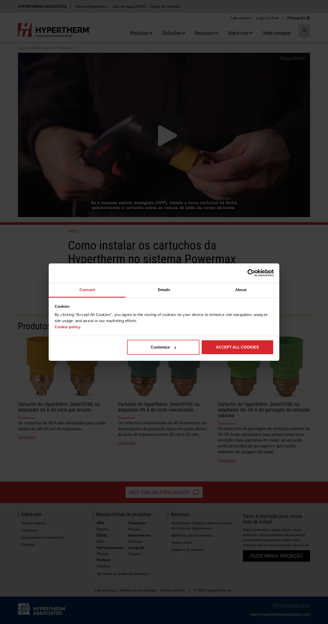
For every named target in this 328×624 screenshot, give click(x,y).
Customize (160, 347)
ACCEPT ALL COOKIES (237, 347)
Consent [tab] (87, 290)
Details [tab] (164, 290)
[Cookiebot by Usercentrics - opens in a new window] (251, 273)
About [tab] (241, 290)
